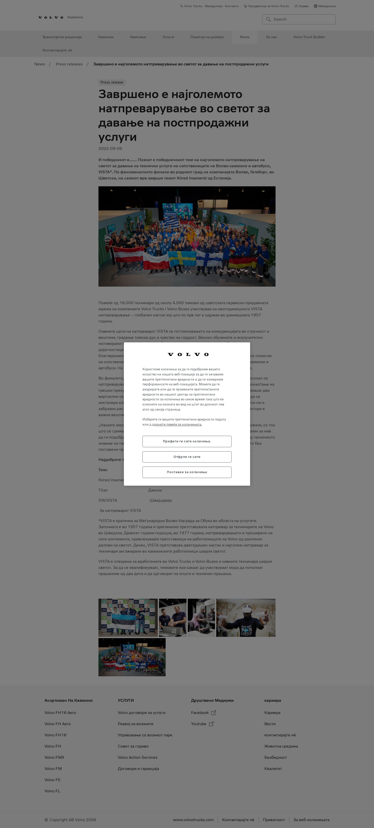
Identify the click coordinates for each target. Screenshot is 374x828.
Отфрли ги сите (187, 457)
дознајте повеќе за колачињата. (177, 424)
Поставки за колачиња (187, 472)
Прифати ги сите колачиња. (187, 441)
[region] (187, 413)
